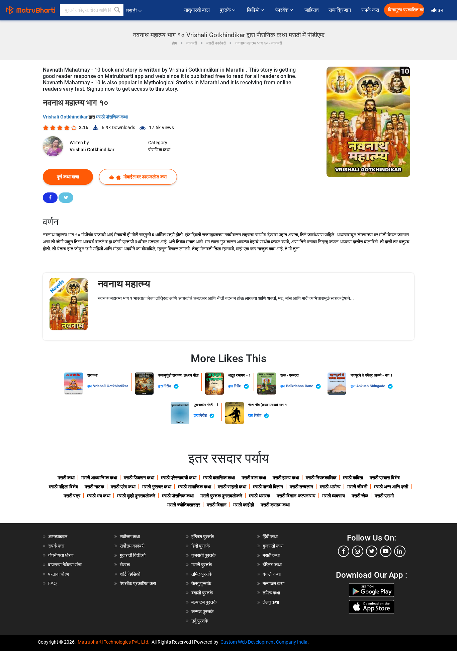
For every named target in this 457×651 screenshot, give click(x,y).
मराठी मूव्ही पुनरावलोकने (136, 495)
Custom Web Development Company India (263, 642)
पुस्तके (226, 10)
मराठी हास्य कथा (286, 477)
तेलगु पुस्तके (201, 583)
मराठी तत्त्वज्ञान (301, 486)
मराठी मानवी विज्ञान (268, 486)
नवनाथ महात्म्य (124, 284)
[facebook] (343, 551)
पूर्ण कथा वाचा (68, 176)
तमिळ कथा (271, 592)
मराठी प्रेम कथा (123, 486)
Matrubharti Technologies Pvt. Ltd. (115, 642)
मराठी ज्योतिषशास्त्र (183, 504)
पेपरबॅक (282, 10)
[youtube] (385, 551)
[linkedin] (399, 551)
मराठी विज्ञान (216, 504)
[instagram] (357, 551)
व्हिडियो (254, 10)
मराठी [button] (131, 10)
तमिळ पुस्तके (201, 574)
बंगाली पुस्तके (202, 592)
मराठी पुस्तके (201, 564)
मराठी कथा (66, 477)
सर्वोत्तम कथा (130, 536)
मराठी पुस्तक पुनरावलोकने (221, 495)
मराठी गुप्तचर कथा (156, 486)
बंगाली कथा (272, 574)
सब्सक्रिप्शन (340, 10)
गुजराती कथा (273, 546)
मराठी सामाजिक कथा (194, 486)
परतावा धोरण (59, 574)
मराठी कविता (353, 477)
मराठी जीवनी (357, 486)
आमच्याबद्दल (57, 536)
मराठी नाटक (94, 486)
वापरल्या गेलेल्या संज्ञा (65, 564)
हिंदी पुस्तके (200, 546)
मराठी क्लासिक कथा (219, 477)
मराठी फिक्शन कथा (139, 477)
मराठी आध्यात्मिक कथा (99, 477)
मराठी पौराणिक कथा (112, 116)
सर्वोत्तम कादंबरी (132, 546)
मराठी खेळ (360, 495)
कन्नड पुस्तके (202, 611)
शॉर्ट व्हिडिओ (130, 574)
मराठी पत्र (72, 495)
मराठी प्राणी (384, 495)
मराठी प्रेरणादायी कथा (178, 477)
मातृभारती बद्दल (197, 10)
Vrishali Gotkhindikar (66, 116)
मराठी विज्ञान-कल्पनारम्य (296, 495)
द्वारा (90, 386)
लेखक (125, 564)
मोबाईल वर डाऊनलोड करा (144, 176)
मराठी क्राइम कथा (275, 504)
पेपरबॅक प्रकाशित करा (138, 583)
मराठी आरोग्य (330, 486)
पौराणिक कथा (159, 149)
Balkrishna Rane (300, 386)
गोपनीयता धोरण (61, 555)
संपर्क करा (370, 10)
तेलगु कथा (271, 602)
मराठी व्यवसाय (333, 495)
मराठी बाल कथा (254, 477)
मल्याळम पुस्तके (203, 602)
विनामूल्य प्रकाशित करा (406, 9)
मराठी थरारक (259, 495)
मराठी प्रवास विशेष (385, 477)
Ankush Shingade (371, 386)
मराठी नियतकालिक (321, 477)
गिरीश (168, 386)
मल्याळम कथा (273, 583)
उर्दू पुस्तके (199, 621)
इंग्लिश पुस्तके (202, 536)
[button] (117, 10)
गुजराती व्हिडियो (133, 555)
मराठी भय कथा (98, 495)
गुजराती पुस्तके (203, 555)
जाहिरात (311, 10)
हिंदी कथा (270, 536)
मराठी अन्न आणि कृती (391, 486)
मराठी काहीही (243, 504)
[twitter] (371, 551)
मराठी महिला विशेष (63, 486)
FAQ (52, 583)
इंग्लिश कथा (272, 564)
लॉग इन (438, 10)
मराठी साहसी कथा (232, 486)
